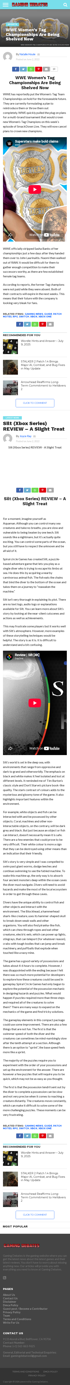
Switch (24, 316)
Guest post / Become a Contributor (25, 1308)
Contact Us (10, 1298)
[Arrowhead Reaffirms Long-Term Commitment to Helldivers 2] (10, 387)
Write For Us (11, 1322)
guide (48, 314)
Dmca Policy (10, 1305)
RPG (15, 316)
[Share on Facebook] (15, 68)
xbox (33, 316)
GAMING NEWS (34, 314)
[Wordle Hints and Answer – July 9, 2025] (10, 346)
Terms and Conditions (17, 1319)
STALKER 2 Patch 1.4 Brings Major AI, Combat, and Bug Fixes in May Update (43, 365)
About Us (9, 1294)
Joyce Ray (25, 436)
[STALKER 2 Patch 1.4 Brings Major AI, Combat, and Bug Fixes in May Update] (10, 367)
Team (6, 1315)
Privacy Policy (12, 1312)
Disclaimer (9, 1301)
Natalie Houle (27, 54)
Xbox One (45, 316)
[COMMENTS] (54, 68)
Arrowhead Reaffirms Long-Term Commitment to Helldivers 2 (43, 385)
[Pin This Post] (38, 68)
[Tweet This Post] (23, 68)
